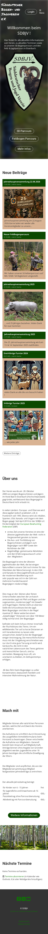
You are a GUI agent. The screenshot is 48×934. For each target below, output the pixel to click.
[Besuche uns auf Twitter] (24, 899)
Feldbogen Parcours (24, 138)
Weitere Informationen (24, 815)
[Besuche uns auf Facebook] (19, 899)
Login (31, 11)
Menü (41, 13)
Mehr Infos (24, 148)
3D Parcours (24, 131)
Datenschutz (24, 924)
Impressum (24, 921)
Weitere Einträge (11, 453)
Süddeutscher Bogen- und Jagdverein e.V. (12, 11)
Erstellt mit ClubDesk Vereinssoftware (24, 911)
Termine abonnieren (14, 876)
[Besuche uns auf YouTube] (28, 899)
